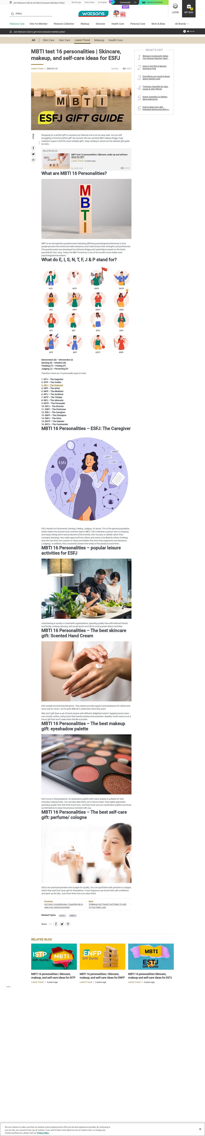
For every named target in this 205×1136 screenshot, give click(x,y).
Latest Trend (82, 40)
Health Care (118, 23)
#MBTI (73, 915)
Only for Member (38, 23)
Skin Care (48, 40)
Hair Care (64, 40)
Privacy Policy (43, 1133)
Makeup (85, 23)
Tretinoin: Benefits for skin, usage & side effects (155, 87)
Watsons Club (17, 23)
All (33, 40)
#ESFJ (62, 915)
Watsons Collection (64, 23)
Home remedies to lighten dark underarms (155, 98)
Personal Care (137, 23)
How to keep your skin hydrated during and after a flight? (156, 108)
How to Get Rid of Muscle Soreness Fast (154, 67)
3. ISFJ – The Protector (52, 385)
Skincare (100, 23)
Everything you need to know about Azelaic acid (156, 77)
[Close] (200, 1129)
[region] (102, 1129)
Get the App (76, 2)
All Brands (180, 23)
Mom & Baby (158, 23)
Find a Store (89, 2)
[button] (189, 8)
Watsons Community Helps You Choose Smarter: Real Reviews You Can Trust (155, 57)
